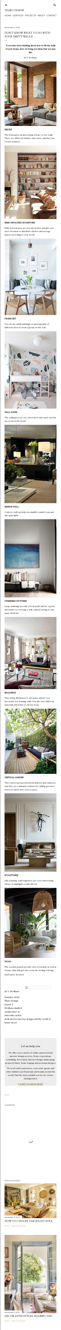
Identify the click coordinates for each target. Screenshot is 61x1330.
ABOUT (41, 15)
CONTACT (51, 15)
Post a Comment (18, 1226)
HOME (8, 15)
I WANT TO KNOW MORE (30, 1084)
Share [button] (7, 1095)
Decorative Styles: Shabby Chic (29, 1316)
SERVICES (18, 15)
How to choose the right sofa (28, 1221)
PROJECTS (30, 15)
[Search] (54, 4)
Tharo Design (14, 10)
